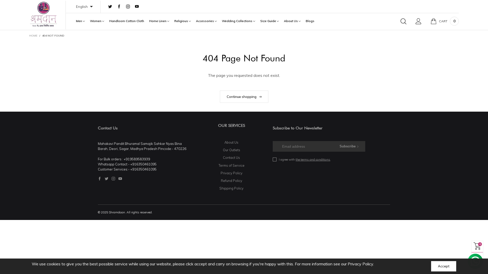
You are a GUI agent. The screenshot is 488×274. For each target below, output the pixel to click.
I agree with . (305, 159)
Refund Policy (231, 181)
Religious (181, 21)
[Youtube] (136, 6)
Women (96, 21)
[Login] (418, 21)
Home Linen (158, 21)
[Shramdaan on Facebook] (100, 178)
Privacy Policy (231, 173)
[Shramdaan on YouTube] (120, 178)
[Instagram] (128, 6)
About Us (291, 21)
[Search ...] (403, 21)
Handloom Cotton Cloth (126, 21)
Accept (443, 266)
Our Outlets (231, 150)
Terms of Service (232, 165)
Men (79, 21)
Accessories (205, 21)
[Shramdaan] (43, 14)
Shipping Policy (231, 188)
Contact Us (231, 158)
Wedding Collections (237, 21)
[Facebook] (119, 6)
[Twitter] (110, 6)
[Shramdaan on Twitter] (106, 178)
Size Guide (268, 21)
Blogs (310, 21)
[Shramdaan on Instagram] (113, 178)
